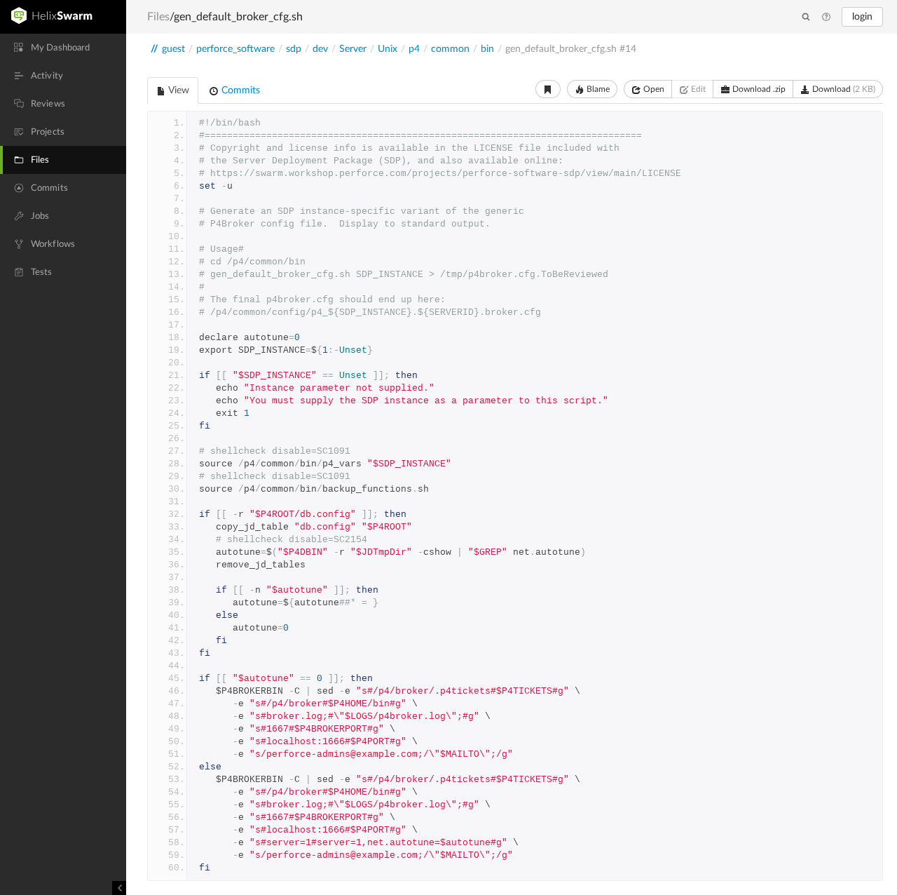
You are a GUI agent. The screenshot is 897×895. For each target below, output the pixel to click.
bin (487, 49)
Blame (597, 89)
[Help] (826, 17)
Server (353, 49)
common (450, 49)
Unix (387, 49)
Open (652, 89)
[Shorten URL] (548, 89)
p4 (414, 49)
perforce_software (235, 49)
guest (173, 49)
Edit (697, 89)
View (177, 90)
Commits (239, 90)
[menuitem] (63, 48)
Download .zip (758, 89)
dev (320, 49)
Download (842, 89)
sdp (293, 49)
